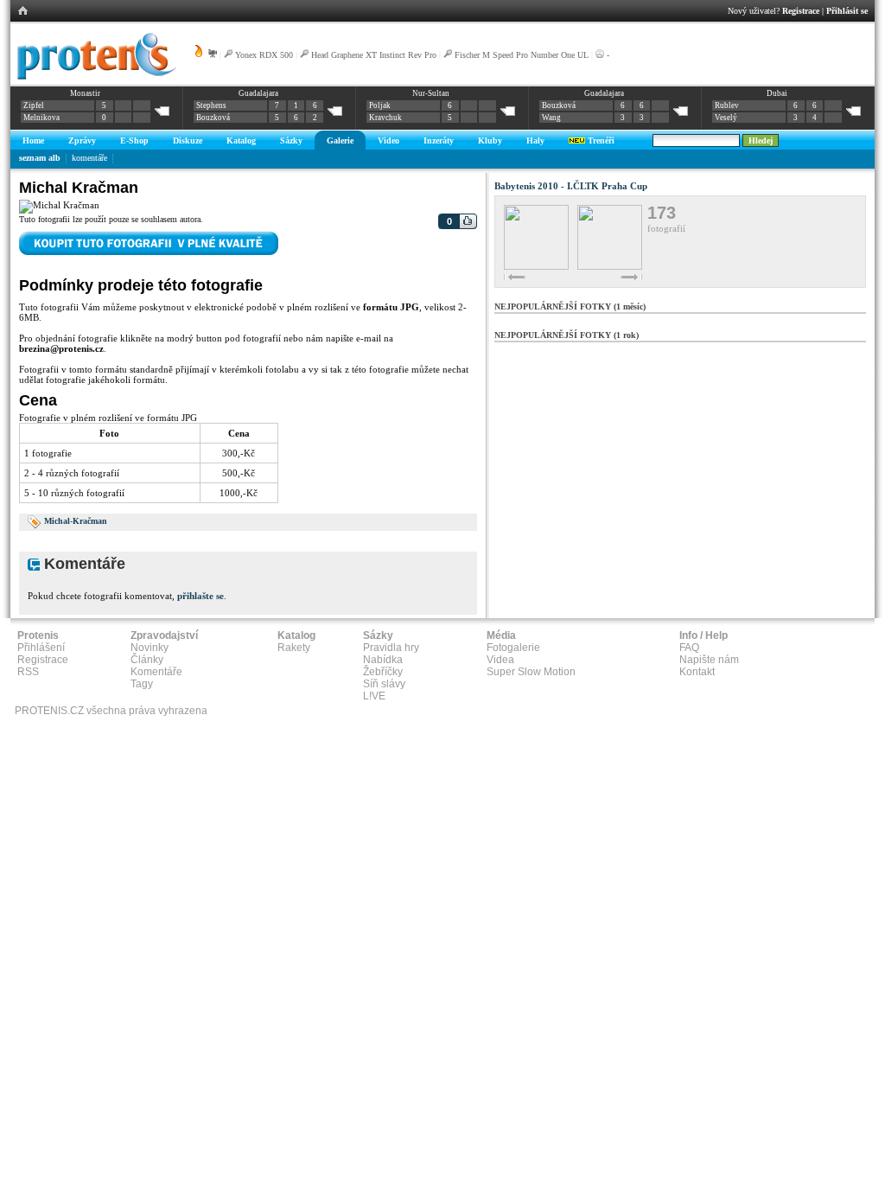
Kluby (490, 140)
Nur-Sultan (430, 93)
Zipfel (33, 105)
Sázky (291, 140)
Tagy (142, 684)
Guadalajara (258, 93)
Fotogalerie (513, 648)
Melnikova (41, 117)
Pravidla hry (391, 648)
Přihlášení (41, 648)
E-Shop (134, 140)
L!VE (374, 696)
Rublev (727, 105)
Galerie (340, 140)
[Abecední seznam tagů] (34, 521)
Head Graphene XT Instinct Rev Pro (373, 55)
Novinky (150, 648)
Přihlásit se (847, 11)
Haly (535, 140)
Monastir (85, 93)
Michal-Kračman (75, 521)
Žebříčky (383, 672)
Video (388, 140)
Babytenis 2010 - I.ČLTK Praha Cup (570, 186)
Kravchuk (385, 117)
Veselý (726, 117)
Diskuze (187, 140)
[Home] (93, 77)
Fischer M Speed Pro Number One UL (522, 55)
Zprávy (82, 140)
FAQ (689, 648)
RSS (28, 672)
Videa (500, 660)
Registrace (800, 11)
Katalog (241, 140)
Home (33, 140)
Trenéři (599, 140)
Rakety (293, 648)
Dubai (777, 93)
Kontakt (697, 672)
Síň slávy (384, 684)
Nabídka (383, 660)
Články (147, 660)
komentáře (89, 158)
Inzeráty (438, 140)
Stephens (211, 105)
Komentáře (156, 672)
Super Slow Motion (531, 672)
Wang (551, 117)
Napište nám (709, 660)
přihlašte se (200, 595)
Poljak (380, 105)
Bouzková (213, 117)
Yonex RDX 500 (264, 55)
